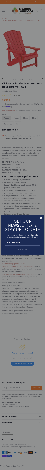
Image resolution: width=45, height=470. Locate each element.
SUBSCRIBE (22, 249)
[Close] (41, 218)
